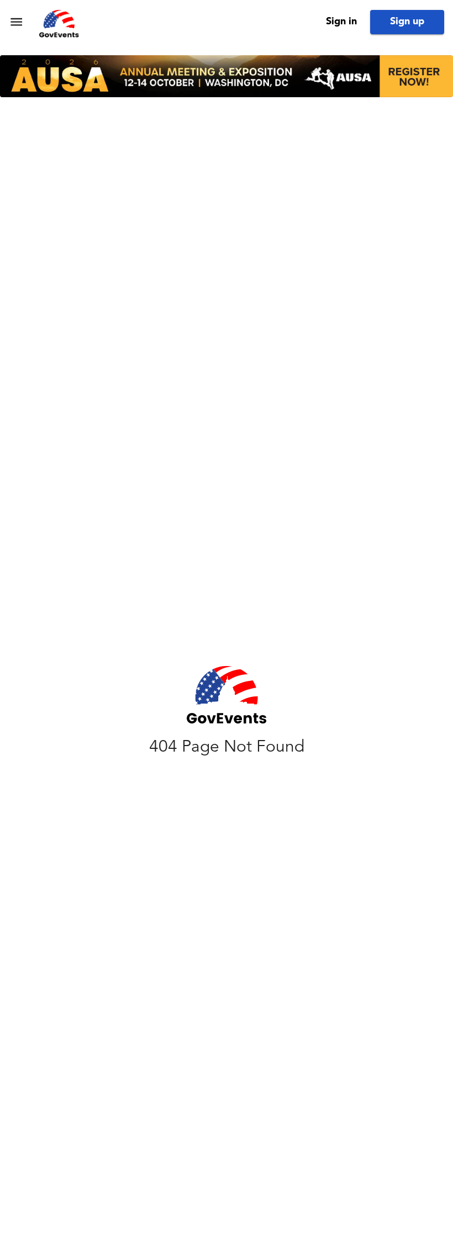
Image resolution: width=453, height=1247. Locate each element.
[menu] (16, 22)
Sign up (407, 22)
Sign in (341, 22)
